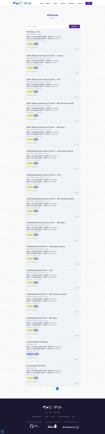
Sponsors (71, 3)
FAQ (73, 416)
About (55, 3)
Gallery (63, 3)
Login (88, 3)
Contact (79, 3)
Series (46, 416)
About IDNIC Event (37, 416)
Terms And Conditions (63, 416)
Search (74, 26)
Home (41, 3)
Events (48, 3)
